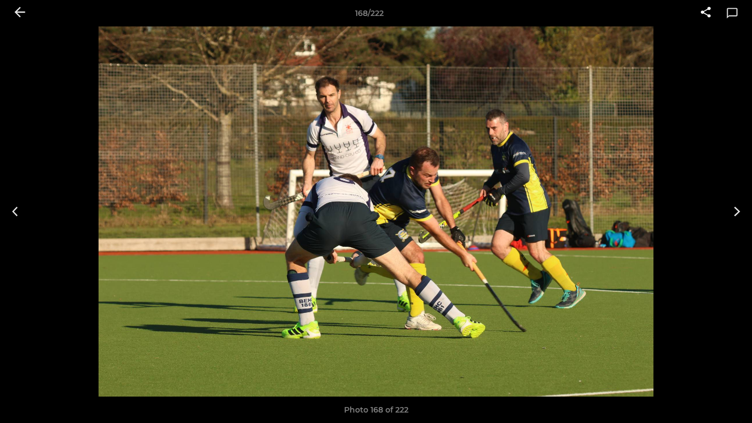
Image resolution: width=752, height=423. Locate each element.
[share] (705, 13)
